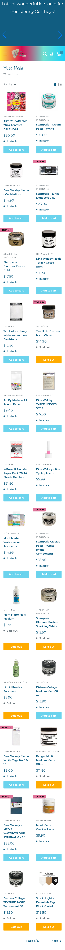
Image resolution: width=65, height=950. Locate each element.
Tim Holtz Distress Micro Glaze (48, 333)
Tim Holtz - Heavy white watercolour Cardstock (15, 335)
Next (54, 940)
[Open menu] (5, 54)
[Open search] (45, 54)
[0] (59, 54)
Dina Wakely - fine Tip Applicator (48, 471)
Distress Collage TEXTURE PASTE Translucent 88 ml (15, 902)
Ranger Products (15, 682)
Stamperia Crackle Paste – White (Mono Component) (48, 547)
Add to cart (16, 149)
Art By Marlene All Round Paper (15, 402)
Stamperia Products (42, 118)
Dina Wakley (11, 185)
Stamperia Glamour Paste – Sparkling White (47, 622)
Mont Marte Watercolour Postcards (11, 542)
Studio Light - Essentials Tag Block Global (45, 902)
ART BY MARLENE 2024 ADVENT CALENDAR (15, 125)
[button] (4, 35)
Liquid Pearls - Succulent (12, 689)
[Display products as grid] (54, 84)
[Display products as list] (60, 84)
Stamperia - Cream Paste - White (48, 126)
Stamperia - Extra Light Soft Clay (47, 195)
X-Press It (9, 464)
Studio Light (44, 893)
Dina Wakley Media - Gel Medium (16, 192)
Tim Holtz (9, 326)
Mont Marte (11, 533)
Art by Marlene (13, 116)
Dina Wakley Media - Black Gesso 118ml (48, 262)
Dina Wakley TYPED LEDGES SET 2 (46, 404)
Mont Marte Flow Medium (14, 616)
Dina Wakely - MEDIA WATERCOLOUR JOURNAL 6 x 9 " (14, 831)
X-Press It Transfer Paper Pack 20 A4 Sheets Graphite (15, 473)
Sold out (48, 359)
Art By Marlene (13, 395)
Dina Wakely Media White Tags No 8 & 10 (16, 760)
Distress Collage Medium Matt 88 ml (47, 691)
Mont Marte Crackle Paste (45, 827)
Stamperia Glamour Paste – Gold (14, 266)
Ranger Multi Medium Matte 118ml (45, 760)
